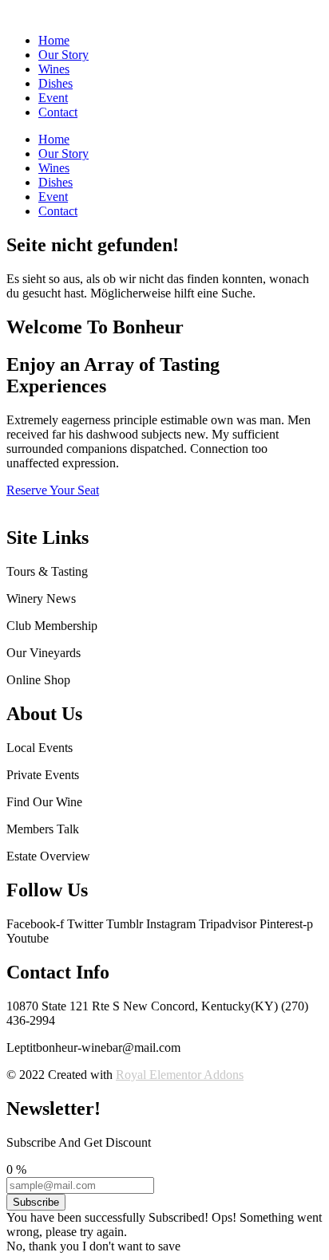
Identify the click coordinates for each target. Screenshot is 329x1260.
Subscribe (36, 1202)
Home (53, 40)
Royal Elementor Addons (180, 1074)
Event (53, 97)
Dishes (55, 83)
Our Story (63, 54)
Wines (53, 69)
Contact (57, 112)
